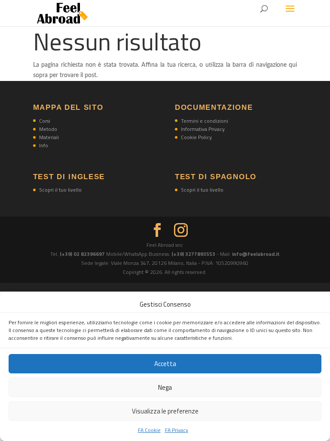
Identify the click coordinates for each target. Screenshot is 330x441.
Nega (165, 387)
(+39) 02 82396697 (83, 254)
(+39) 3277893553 (193, 254)
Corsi (44, 121)
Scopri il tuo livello (60, 190)
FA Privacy (176, 430)
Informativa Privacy (203, 129)
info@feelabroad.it (256, 254)
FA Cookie (149, 430)
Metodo (48, 129)
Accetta (165, 364)
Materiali (49, 137)
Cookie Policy (196, 137)
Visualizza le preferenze (165, 411)
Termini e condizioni (204, 121)
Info (43, 145)
